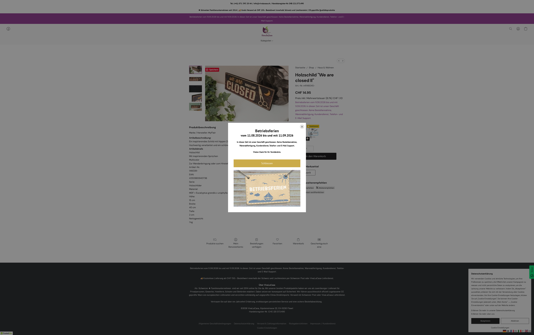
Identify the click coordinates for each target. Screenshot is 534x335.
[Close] (302, 126)
